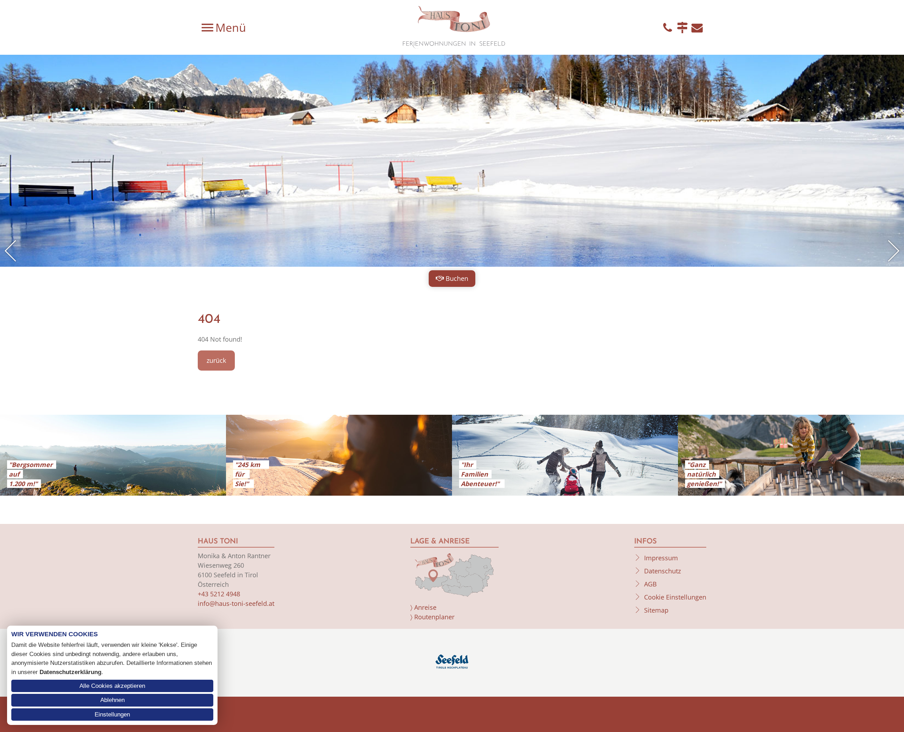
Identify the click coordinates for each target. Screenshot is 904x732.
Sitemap (656, 610)
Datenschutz (662, 571)
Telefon (667, 27)
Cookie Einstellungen (675, 597)
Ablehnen (112, 700)
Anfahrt (682, 27)
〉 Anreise (423, 607)
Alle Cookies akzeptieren (112, 686)
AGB (650, 584)
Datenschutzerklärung (70, 672)
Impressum (661, 558)
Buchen (457, 278)
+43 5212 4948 (219, 594)
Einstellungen (112, 714)
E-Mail (697, 27)
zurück (216, 360)
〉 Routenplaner (432, 617)
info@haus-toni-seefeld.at (236, 603)
